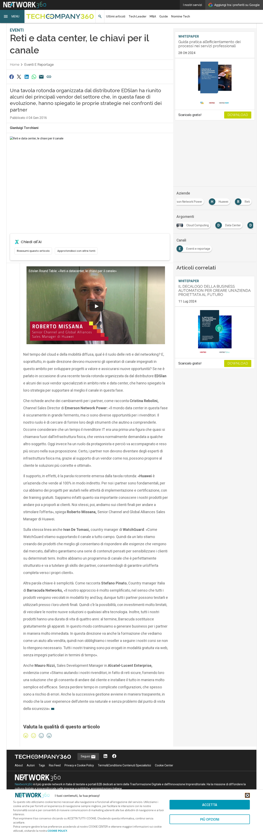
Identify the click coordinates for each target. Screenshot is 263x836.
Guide (163, 16)
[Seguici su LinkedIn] (105, 756)
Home (14, 65)
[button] (12, 16)
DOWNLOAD (237, 115)
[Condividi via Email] (41, 77)
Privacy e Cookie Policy (79, 765)
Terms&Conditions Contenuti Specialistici (124, 765)
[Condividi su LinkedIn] (26, 77)
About (19, 765)
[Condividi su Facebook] (11, 77)
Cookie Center (164, 765)
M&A (153, 16)
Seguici (86, 756)
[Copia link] (49, 77)
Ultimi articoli (115, 16)
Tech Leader (137, 16)
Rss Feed (55, 765)
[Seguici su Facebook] (114, 756)
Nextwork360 (24, 784)
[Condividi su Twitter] (19, 77)
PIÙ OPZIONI (209, 819)
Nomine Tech (180, 16)
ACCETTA (209, 804)
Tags (42, 765)
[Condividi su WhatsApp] (34, 77)
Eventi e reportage (39, 65)
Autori (31, 765)
